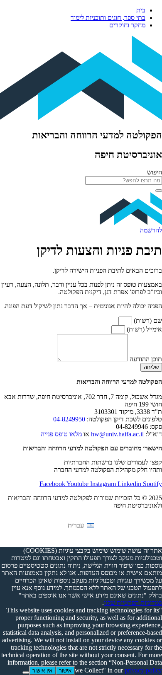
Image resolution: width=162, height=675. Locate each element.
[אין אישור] (25, 672)
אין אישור (42, 671)
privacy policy (143, 670)
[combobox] (123, 180)
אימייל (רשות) (143, 329)
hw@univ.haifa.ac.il (117, 434)
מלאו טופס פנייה (61, 434)
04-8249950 (69, 419)
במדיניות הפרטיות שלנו (133, 602)
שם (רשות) (147, 320)
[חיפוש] (158, 190)
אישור (65, 671)
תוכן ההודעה (145, 359)
